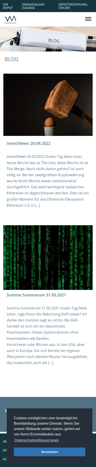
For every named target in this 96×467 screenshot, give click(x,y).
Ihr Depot (8, 6)
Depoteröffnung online (72, 6)
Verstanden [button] (49, 452)
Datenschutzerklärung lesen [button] (37, 440)
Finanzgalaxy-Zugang (34, 6)
